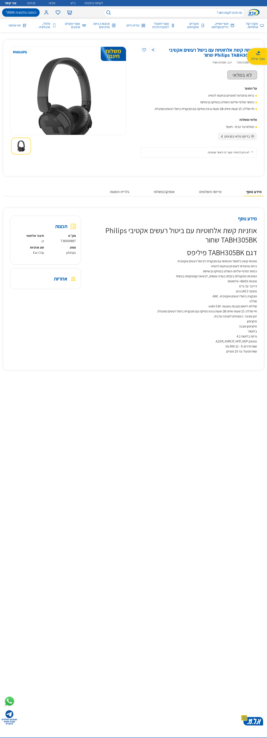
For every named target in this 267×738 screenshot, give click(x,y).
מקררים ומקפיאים (193, 25)
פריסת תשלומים (210, 191)
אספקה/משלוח (164, 191)
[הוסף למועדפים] (144, 50)
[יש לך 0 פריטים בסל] (70, 13)
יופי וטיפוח (15, 25)
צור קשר (10, 3)
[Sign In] (46, 13)
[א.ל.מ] (254, 12)
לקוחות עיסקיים (94, 3)
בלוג (73, 3)
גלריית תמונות (119, 191)
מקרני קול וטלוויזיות (252, 25)
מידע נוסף (254, 191)
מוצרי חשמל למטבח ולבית (160, 25)
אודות (52, 3)
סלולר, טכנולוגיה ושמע (44, 25)
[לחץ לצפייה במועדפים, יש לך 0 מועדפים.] (58, 13)
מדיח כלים (133, 25)
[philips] (20, 52)
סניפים (31, 3)
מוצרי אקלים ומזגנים (72, 25)
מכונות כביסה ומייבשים (101, 25)
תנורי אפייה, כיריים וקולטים (220, 25)
